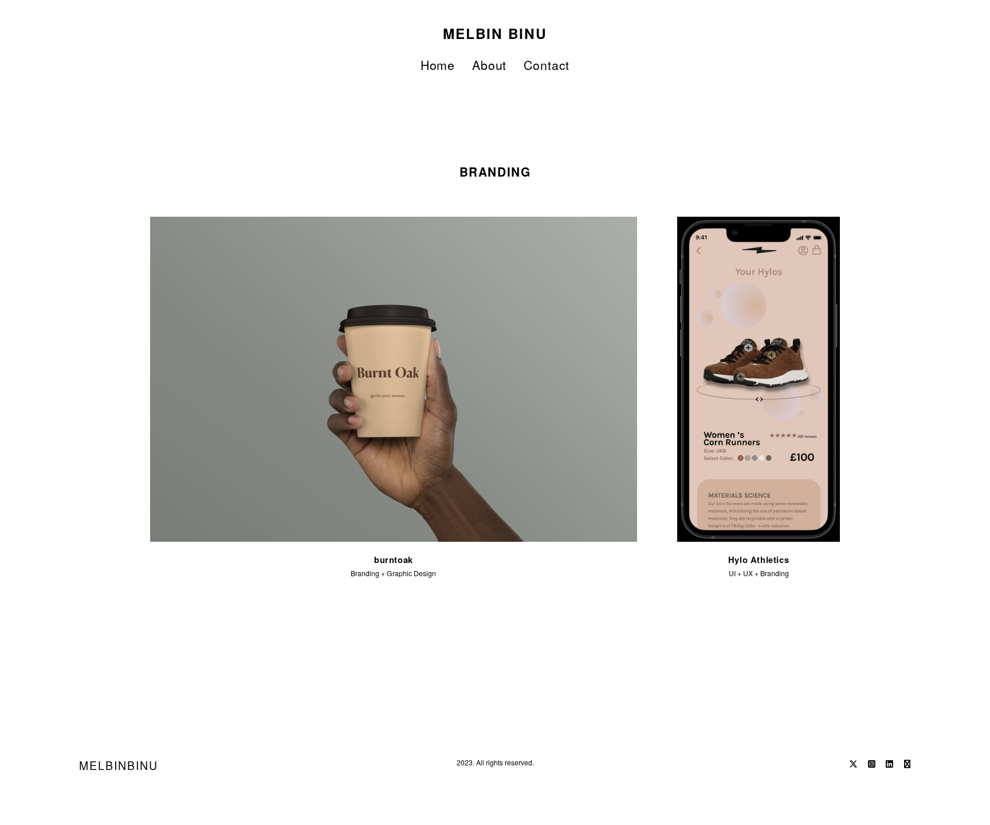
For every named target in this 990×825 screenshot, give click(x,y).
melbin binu (495, 33)
